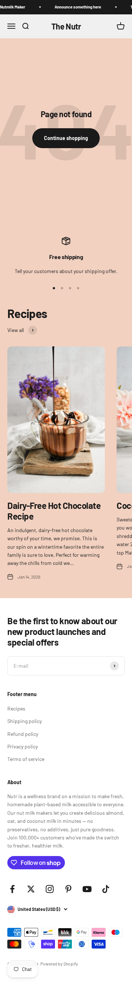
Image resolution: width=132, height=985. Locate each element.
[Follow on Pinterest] (68, 889)
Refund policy (22, 734)
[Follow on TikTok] (106, 889)
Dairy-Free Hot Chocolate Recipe (53, 510)
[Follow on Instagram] (50, 889)
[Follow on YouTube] (87, 889)
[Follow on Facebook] (12, 889)
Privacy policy (22, 746)
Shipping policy (24, 721)
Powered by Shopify (59, 963)
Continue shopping (66, 138)
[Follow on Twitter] (31, 889)
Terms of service (25, 759)
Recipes (16, 708)
